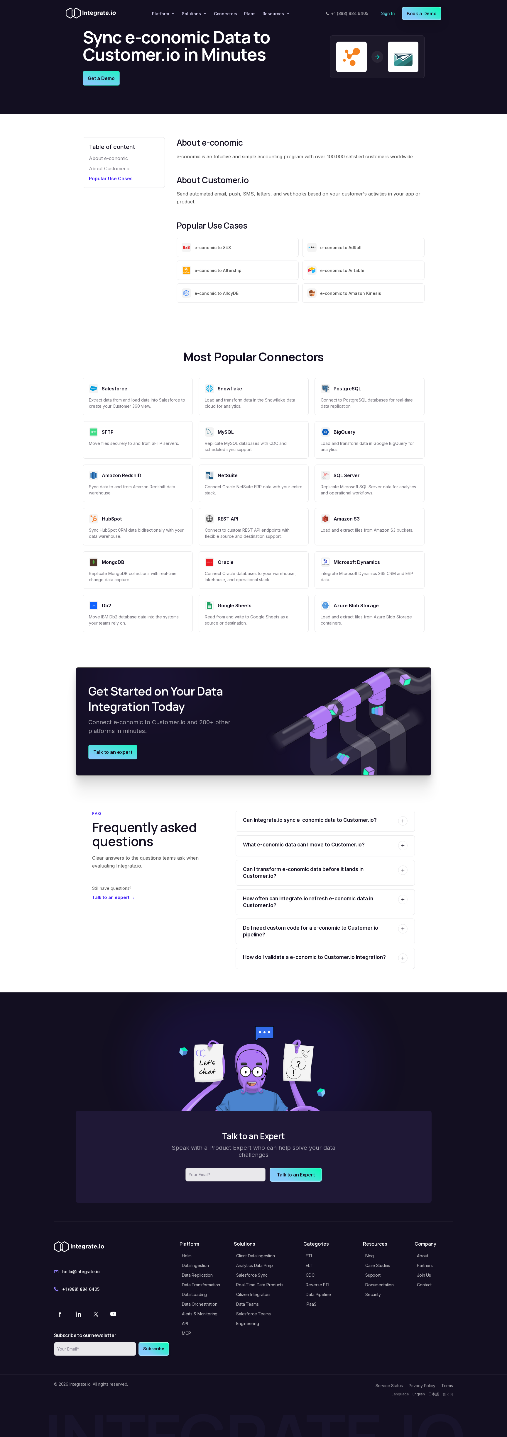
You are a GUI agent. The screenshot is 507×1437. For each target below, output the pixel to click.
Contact (424, 1284)
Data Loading (194, 1294)
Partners (425, 1265)
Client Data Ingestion (255, 1255)
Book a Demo (422, 13)
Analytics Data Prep (254, 1265)
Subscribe (153, 1348)
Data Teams (247, 1304)
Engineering (247, 1323)
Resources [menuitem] (273, 13)
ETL (309, 1255)
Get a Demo (101, 78)
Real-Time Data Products (259, 1284)
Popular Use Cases (111, 178)
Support (373, 1275)
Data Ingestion (195, 1265)
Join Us (424, 1275)
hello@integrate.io (80, 1271)
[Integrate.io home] (91, 13)
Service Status (389, 1385)
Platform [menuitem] (160, 13)
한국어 (447, 1394)
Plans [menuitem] (249, 13)
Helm (186, 1255)
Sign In (388, 13)
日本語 (433, 1394)
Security (373, 1294)
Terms (447, 1385)
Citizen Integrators (253, 1294)
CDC (310, 1275)
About (422, 1255)
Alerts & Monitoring (199, 1313)
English (419, 1394)
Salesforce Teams (253, 1313)
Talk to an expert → (113, 897)
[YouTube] (113, 1313)
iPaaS (311, 1304)
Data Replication (197, 1275)
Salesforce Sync (252, 1275)
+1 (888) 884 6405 (349, 13)
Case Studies (377, 1265)
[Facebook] (60, 1313)
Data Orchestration (199, 1304)
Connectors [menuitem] (225, 13)
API (185, 1323)
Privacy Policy (422, 1385)
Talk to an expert (112, 752)
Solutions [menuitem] (191, 13)
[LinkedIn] (78, 1313)
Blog (369, 1255)
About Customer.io (110, 168)
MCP (186, 1333)
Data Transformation (201, 1284)
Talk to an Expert (296, 1175)
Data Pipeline (318, 1294)
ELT (309, 1265)
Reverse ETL (318, 1284)
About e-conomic (108, 158)
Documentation (379, 1284)
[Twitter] (95, 1313)
